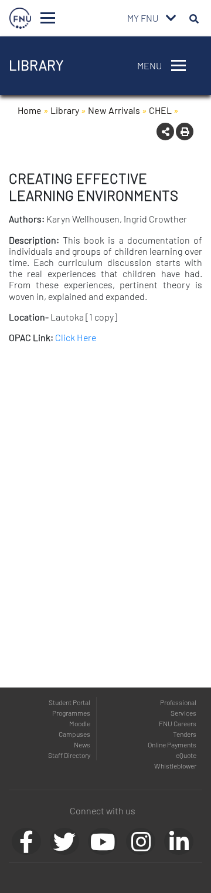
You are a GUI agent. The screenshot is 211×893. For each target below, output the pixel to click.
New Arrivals (114, 110)
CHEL (160, 110)
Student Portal (69, 702)
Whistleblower (175, 765)
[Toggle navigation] (48, 17)
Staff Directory (69, 755)
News (82, 744)
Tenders (184, 734)
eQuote (186, 755)
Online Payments (172, 744)
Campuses (74, 734)
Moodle (79, 723)
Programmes (71, 713)
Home (30, 110)
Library (64, 110)
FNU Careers (177, 723)
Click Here (75, 337)
